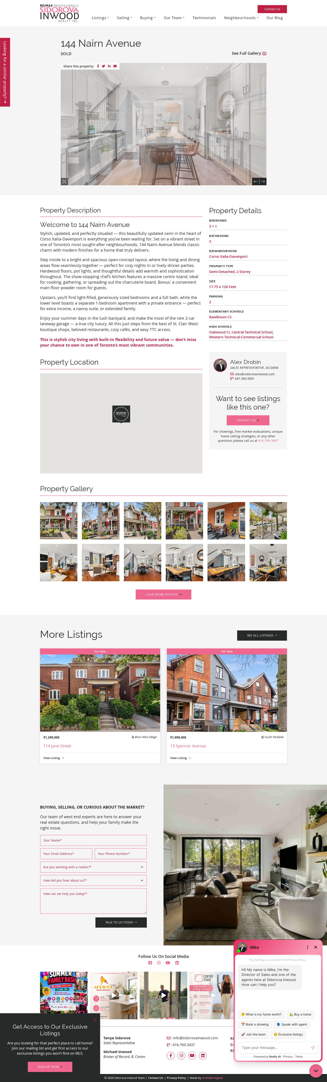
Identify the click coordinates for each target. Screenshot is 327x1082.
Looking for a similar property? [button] (5, 70)
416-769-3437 (268, 440)
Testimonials (204, 17)
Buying (146, 17)
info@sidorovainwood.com (195, 1038)
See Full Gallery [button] (247, 53)
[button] (248, 420)
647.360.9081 (244, 378)
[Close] (95, 1020)
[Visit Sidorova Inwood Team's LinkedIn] (177, 963)
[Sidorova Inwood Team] (59, 12)
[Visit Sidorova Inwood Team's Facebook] (150, 963)
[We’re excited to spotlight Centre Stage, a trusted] (213, 995)
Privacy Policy (176, 1078)
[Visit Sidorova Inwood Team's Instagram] (159, 963)
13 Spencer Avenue (188, 746)
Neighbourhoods (240, 17)
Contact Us (272, 9)
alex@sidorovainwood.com (255, 374)
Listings (99, 17)
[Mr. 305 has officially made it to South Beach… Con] (163, 995)
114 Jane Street (57, 746)
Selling (123, 17)
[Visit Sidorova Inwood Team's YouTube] (168, 963)
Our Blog (274, 17)
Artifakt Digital (212, 1078)
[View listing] (100, 689)
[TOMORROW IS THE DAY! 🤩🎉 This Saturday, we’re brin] (64, 995)
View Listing (52, 758)
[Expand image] (59, 521)
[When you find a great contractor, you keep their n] (113, 995)
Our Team (173, 17)
